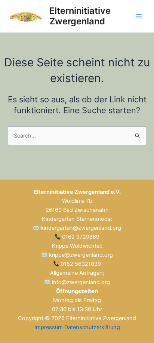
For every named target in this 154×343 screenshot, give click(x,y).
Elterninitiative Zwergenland (80, 16)
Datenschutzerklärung (92, 327)
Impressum (48, 327)
